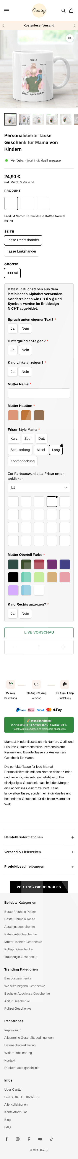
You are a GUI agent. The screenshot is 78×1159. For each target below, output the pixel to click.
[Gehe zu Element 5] (66, 119)
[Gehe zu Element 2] (24, 119)
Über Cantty (12, 1089)
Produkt (12, 190)
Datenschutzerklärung (20, 1045)
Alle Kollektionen (16, 1104)
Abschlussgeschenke (19, 926)
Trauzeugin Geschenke (20, 957)
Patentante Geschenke (20, 934)
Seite (9, 231)
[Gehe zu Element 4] (52, 119)
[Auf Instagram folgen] (18, 1139)
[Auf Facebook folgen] (6, 1139)
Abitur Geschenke (17, 1001)
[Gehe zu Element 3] (38, 119)
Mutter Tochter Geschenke (23, 942)
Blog (7, 1119)
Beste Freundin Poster (20, 911)
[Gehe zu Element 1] (10, 119)
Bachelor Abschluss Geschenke (27, 993)
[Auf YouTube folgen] (40, 1139)
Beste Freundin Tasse (19, 919)
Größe (11, 264)
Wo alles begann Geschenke (24, 986)
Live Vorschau (39, 632)
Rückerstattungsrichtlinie (21, 1068)
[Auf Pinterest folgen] (29, 1139)
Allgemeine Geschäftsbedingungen (29, 1037)
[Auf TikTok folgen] (51, 1139)
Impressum (12, 1030)
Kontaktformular (15, 1112)
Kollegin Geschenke (18, 949)
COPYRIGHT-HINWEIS (21, 1097)
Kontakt (9, 1060)
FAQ (7, 1127)
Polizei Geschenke (17, 1008)
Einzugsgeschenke (17, 978)
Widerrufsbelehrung (18, 1053)
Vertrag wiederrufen (39, 887)
